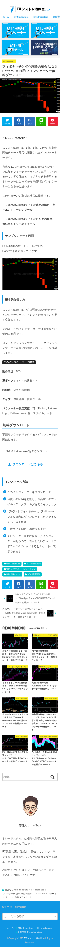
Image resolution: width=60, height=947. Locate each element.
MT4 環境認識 (34, 574)
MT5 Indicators (41, 17)
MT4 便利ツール (13, 574)
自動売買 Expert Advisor (30, 932)
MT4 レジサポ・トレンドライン (21, 569)
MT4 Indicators (21, 17)
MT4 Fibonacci (9, 61)
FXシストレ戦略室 (33, 938)
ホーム (6, 17)
